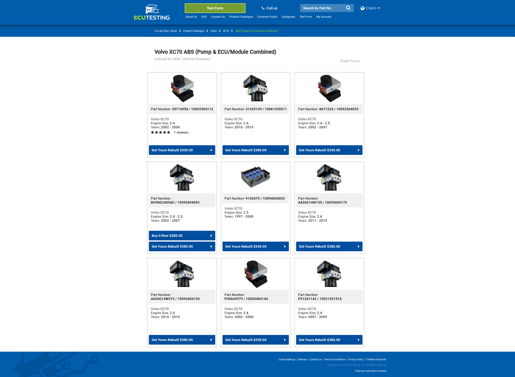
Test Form (215, 8)
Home (173, 30)
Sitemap (302, 359)
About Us (191, 16)
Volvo (213, 30)
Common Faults (267, 16)
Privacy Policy (355, 359)
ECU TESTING (157, 15)
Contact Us (218, 16)
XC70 (226, 30)
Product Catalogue (241, 16)
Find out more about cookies (370, 371)
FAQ (204, 16)
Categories (288, 16)
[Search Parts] (348, 8)
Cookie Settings (286, 359)
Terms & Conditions (334, 359)
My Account (323, 16)
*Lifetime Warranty (376, 359)
